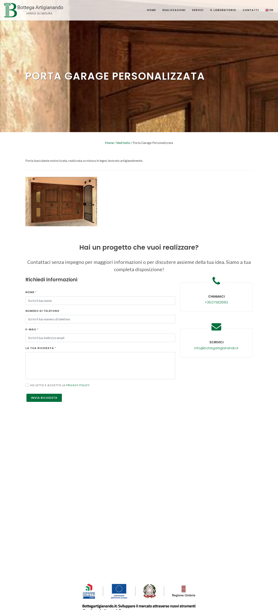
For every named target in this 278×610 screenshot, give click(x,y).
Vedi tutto (123, 143)
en (271, 10)
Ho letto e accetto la (60, 385)
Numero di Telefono (42, 311)
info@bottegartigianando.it (216, 348)
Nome (30, 292)
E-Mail (31, 329)
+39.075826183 (216, 302)
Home (109, 143)
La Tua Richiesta (40, 348)
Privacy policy (78, 385)
